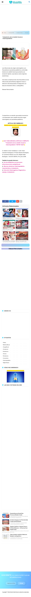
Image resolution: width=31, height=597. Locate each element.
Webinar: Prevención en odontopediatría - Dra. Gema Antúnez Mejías (8, 219)
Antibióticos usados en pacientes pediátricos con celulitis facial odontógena (21, 219)
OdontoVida (12, 592)
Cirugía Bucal (6, 347)
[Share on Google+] (17, 201)
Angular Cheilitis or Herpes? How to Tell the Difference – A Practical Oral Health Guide (18, 528)
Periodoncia (5, 356)
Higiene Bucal (6, 362)
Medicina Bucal (6, 344)
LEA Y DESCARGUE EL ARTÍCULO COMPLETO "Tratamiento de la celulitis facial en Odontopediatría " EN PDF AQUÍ (16, 143)
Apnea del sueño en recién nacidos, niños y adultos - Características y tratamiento (8, 230)
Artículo (4, 353)
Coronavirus (5, 358)
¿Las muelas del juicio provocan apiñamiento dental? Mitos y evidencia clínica (22, 230)
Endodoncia (5, 351)
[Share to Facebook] (5, 201)
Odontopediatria (6, 360)
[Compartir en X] (12, 201)
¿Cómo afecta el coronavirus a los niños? (15, 370)
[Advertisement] (15, 17)
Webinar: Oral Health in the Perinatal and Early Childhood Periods (21, 242)
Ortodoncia (5, 349)
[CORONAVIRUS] (15, 377)
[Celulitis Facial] (15, 132)
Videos (4, 342)
